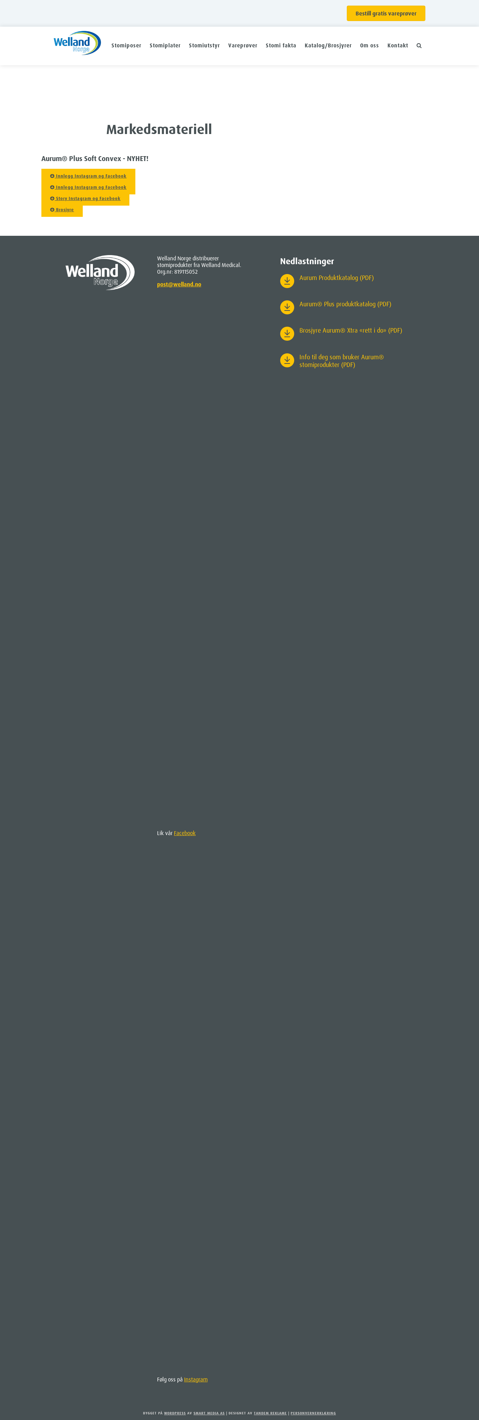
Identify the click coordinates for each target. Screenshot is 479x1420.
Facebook (185, 832)
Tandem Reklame (270, 1413)
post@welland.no (179, 284)
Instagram (196, 1379)
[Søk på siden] (419, 45)
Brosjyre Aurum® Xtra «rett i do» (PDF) (350, 330)
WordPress (175, 1413)
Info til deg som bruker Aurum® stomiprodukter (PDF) (341, 360)
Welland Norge (77, 46)
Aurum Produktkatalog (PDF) (336, 277)
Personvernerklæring (313, 1413)
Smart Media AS (209, 1413)
